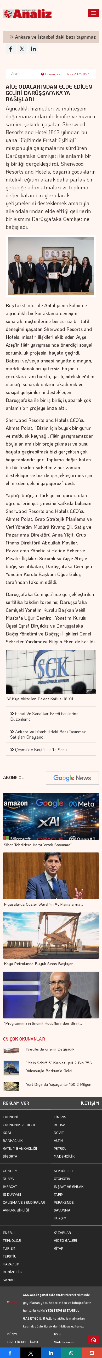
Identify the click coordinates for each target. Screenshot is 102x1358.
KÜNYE (12, 1334)
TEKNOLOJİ (12, 1240)
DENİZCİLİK (12, 1272)
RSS (57, 1334)
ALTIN (58, 1140)
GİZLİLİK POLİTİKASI (22, 1342)
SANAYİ (9, 1280)
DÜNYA (8, 1178)
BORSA (60, 1124)
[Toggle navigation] (93, 13)
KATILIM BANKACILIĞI (20, 1148)
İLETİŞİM (90, 1103)
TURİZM (9, 1248)
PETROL (60, 1148)
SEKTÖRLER (63, 1170)
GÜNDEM (10, 1170)
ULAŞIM (60, 1218)
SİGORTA (10, 1156)
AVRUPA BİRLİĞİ (16, 1210)
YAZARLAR (62, 1232)
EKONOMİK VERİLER (19, 1124)
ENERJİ (9, 1232)
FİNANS (60, 1116)
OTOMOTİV (62, 1178)
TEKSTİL (9, 1256)
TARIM (59, 1194)
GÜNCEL (16, 74)
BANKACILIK (12, 1140)
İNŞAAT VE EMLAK (69, 1186)
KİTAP (58, 1248)
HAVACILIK (11, 1264)
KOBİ (7, 1132)
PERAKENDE (64, 1202)
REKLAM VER (16, 1103)
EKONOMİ (10, 1116)
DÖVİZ (59, 1132)
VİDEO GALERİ (65, 1240)
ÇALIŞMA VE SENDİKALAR (24, 1202)
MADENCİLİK (64, 1156)
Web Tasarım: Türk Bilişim (64, 1346)
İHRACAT (10, 1186)
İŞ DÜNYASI (12, 1194)
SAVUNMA (62, 1210)
